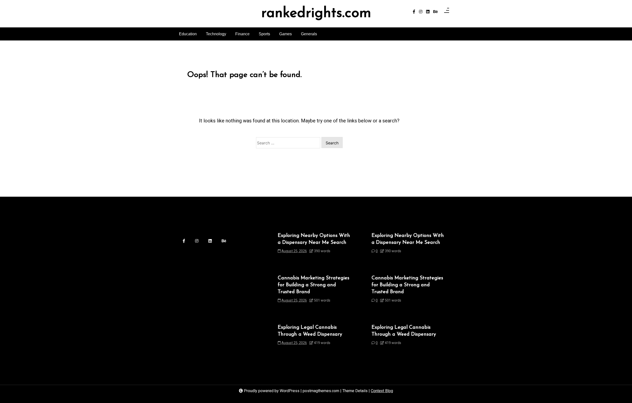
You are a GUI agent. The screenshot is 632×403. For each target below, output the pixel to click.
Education (188, 34)
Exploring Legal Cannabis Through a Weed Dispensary (310, 331)
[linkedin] (428, 12)
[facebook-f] (414, 12)
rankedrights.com (316, 13)
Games (285, 34)
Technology (216, 34)
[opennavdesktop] (446, 12)
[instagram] (420, 12)
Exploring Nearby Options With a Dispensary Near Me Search (314, 239)
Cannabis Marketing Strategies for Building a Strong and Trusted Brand (313, 285)
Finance (242, 34)
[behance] (435, 12)
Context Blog (382, 390)
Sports (264, 34)
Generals (309, 34)
